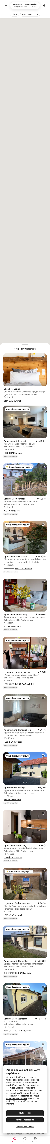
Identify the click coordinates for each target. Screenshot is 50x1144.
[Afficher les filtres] (44, 5)
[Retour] (6, 5)
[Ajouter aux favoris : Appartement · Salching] (43, 813)
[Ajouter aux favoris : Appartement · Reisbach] (43, 524)
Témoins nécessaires (25, 1120)
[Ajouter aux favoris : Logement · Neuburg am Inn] (43, 640)
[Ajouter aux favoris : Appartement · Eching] (43, 755)
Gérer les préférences (25, 1127)
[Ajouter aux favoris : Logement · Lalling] (43, 1044)
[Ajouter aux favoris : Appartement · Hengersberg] (43, 698)
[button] (12, 401)
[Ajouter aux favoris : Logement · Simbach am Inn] (43, 871)
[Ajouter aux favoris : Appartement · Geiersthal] (43, 929)
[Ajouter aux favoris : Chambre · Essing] (43, 357)
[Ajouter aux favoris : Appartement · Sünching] (43, 582)
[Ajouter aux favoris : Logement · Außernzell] (43, 467)
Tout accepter (25, 1113)
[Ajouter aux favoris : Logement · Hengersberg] (43, 987)
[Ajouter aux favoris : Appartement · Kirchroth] (43, 409)
